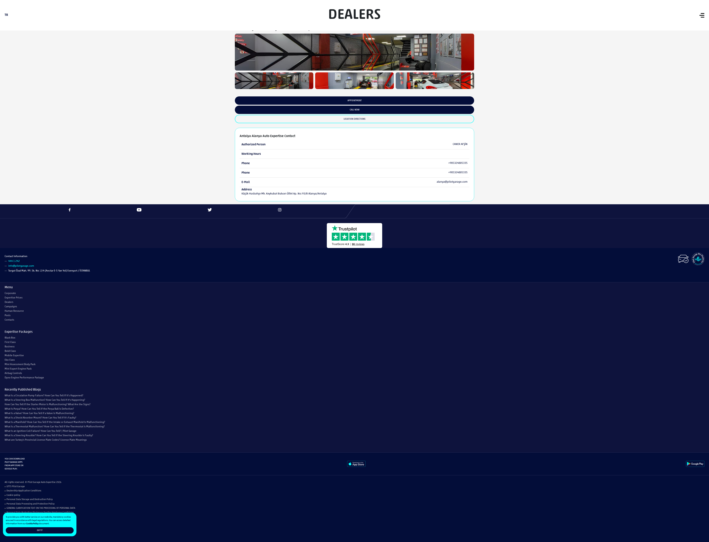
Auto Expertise (48, 482)
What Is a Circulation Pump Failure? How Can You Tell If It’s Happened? (44, 395)
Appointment (354, 100)
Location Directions (354, 119)
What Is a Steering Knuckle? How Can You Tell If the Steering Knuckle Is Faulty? (49, 435)
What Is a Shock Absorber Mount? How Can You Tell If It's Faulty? (40, 417)
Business (10, 346)
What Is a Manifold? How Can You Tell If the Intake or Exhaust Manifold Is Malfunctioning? (55, 422)
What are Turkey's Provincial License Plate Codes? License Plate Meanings (46, 440)
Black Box (10, 337)
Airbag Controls (13, 373)
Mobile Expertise (14, 355)
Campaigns (11, 306)
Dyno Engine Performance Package (24, 377)
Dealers (9, 302)
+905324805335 (457, 163)
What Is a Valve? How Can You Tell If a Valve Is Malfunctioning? (39, 413)
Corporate (10, 293)
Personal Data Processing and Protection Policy (30, 504)
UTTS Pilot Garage (15, 486)
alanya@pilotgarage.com (452, 182)
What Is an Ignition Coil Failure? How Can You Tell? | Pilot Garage (40, 431)
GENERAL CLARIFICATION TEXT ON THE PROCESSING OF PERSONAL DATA (40, 508)
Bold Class (10, 351)
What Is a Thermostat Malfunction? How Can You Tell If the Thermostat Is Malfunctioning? (55, 426)
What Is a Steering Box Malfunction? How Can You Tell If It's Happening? (45, 400)
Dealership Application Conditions (23, 491)
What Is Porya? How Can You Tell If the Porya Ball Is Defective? (39, 409)
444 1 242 (14, 261)
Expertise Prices (14, 297)
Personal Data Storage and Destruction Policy (29, 499)
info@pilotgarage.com (21, 266)
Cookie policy (13, 495)
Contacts (9, 320)
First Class (10, 342)
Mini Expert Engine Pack (18, 368)
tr (6, 15)
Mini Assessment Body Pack (20, 364)
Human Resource (14, 311)
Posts (8, 315)
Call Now (354, 110)
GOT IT (39, 530)
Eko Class (10, 360)
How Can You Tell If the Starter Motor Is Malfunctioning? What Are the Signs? (47, 404)
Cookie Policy (32, 524)
